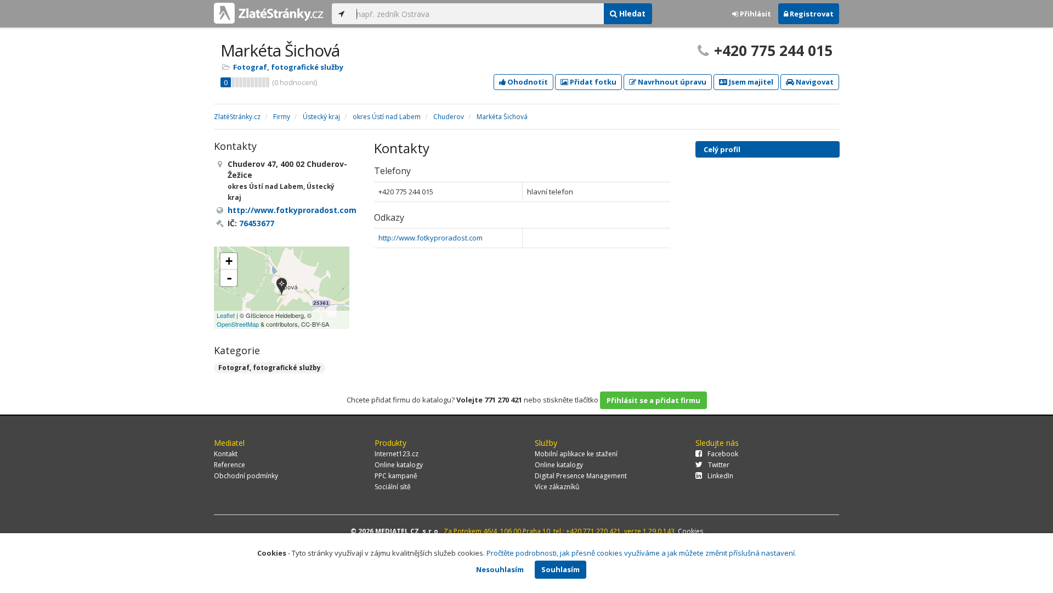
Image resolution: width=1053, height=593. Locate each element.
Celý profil (722, 149)
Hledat (631, 13)
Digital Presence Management (581, 475)
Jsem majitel (750, 82)
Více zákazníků (557, 486)
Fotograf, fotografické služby (288, 67)
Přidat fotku (592, 82)
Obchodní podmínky (246, 475)
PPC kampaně (396, 475)
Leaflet (226, 315)
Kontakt (225, 453)
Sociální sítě (393, 486)
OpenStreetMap (238, 324)
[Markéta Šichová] (281, 287)
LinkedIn (720, 475)
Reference (229, 464)
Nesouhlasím (500, 569)
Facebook (722, 453)
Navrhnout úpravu (671, 82)
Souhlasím (560, 569)
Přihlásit (754, 14)
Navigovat (814, 82)
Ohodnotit (527, 82)
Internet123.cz (396, 453)
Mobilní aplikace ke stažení (576, 453)
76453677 (256, 223)
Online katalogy (399, 464)
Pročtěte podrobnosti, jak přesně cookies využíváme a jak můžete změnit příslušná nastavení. (641, 553)
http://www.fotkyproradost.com (430, 238)
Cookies (690, 531)
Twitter (718, 464)
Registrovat (811, 14)
